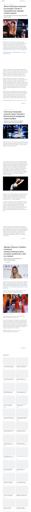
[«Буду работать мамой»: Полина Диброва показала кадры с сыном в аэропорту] (22, 492)
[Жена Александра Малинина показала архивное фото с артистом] (9, 466)
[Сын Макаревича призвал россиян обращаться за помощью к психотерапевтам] (9, 453)
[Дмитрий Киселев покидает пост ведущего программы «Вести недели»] (22, 363)
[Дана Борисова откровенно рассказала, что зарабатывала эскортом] (9, 479)
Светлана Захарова (24, 143)
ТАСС (12, 109)
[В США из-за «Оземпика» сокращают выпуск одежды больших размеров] (9, 402)
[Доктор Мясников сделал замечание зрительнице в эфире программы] (22, 441)
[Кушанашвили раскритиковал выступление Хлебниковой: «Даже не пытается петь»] (9, 389)
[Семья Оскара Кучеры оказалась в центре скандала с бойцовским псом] (9, 363)
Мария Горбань (9, 281)
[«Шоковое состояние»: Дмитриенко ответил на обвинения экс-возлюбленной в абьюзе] (9, 505)
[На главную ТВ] (3, 1)
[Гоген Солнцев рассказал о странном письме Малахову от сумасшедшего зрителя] (22, 479)
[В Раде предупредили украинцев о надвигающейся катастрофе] (22, 415)
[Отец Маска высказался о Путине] (22, 453)
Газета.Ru (12, 4)
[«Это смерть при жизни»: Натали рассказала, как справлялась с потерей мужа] (9, 376)
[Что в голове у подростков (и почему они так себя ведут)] (9, 492)
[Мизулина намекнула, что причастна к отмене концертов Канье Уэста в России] (22, 376)
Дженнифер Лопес (6, 43)
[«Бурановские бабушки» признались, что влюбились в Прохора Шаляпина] (22, 505)
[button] (15, 28)
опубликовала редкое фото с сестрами (19, 100)
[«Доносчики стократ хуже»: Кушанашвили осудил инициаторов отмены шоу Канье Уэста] (22, 466)
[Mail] (2, 1)
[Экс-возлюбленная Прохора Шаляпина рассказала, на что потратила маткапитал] (22, 428)
